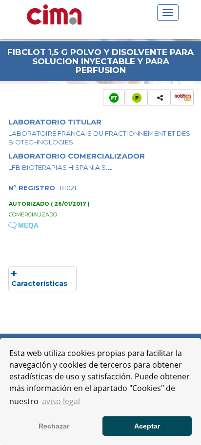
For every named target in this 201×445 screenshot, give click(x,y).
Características (39, 283)
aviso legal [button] (61, 401)
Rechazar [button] (54, 426)
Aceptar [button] (147, 426)
